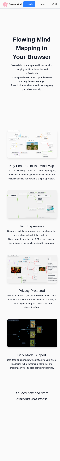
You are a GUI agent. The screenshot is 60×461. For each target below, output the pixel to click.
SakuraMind (15, 4)
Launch (29, 4)
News (42, 4)
